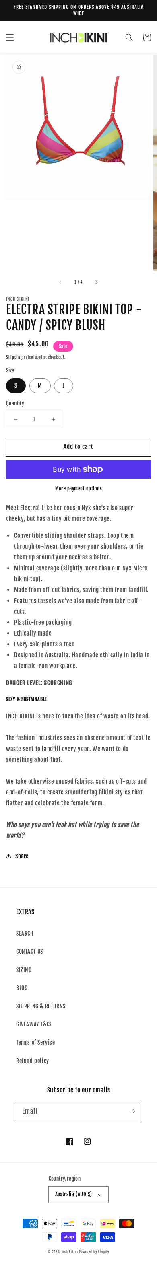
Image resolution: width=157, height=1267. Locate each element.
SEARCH (25, 933)
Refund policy (32, 1060)
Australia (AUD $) (73, 1194)
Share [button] (22, 856)
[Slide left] (61, 282)
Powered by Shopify (94, 1252)
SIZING (24, 970)
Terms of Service (35, 1042)
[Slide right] (96, 282)
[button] (10, 37)
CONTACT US (29, 951)
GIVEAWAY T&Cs (34, 1024)
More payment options (78, 488)
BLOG (21, 988)
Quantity (15, 403)
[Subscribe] (132, 1111)
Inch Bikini (70, 1252)
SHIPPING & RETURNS (41, 1006)
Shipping (14, 357)
